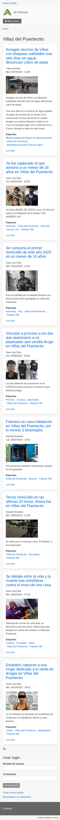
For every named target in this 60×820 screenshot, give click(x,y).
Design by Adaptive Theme (48, 818)
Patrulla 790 (27, 229)
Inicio (5, 28)
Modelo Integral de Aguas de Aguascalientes (29, 138)
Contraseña (9, 774)
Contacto (7, 808)
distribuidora (44, 730)
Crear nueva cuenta (13, 792)
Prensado (21, 643)
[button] (12, 21)
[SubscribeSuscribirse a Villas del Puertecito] (4, 748)
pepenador (33, 400)
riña (20, 311)
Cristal (9, 730)
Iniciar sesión (10, 3)
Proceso (10, 400)
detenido (45, 226)
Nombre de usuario (13, 764)
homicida (10, 226)
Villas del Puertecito (17, 141)
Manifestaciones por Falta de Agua (25, 145)
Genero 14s (13, 229)
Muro (31, 643)
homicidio (11, 311)
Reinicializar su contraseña (17, 797)
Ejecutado (34, 554)
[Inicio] (8, 12)
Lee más (10, 150)
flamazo (33, 479)
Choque (10, 643)
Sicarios (21, 400)
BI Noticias (21, 12)
